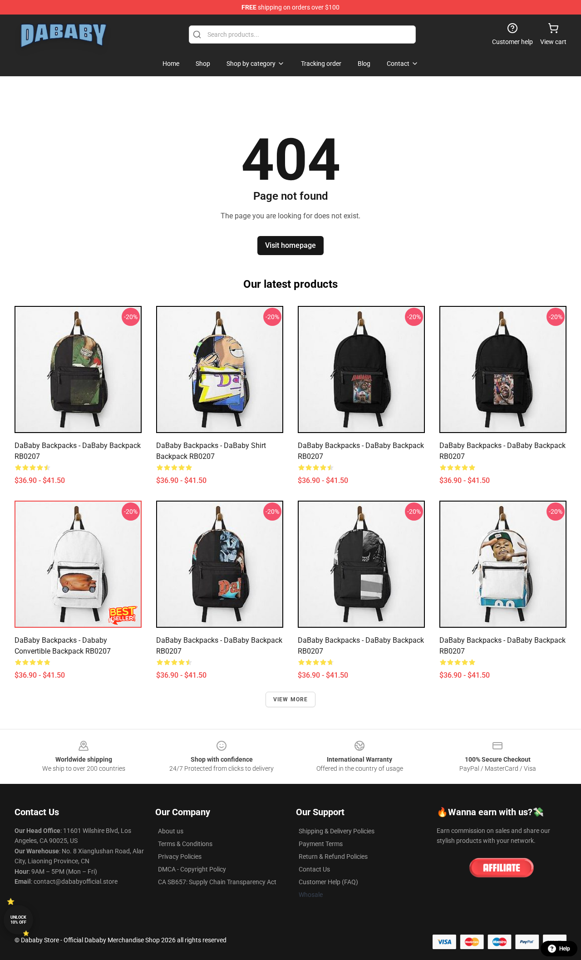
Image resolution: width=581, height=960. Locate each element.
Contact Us (314, 869)
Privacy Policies (180, 856)
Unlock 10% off (18, 920)
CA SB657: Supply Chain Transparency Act (217, 882)
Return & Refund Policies (333, 856)
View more (290, 699)
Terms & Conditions (185, 843)
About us (170, 831)
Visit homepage (290, 245)
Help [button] (564, 948)
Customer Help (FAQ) (328, 882)
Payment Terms (321, 843)
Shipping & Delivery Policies (336, 831)
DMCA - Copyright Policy (192, 869)
